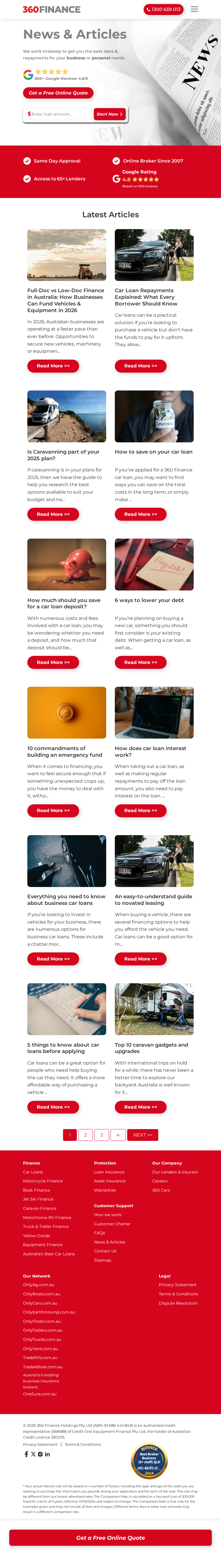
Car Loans (33, 1172)
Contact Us (105, 1251)
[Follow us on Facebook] (26, 1456)
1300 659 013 (166, 9)
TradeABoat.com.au (42, 1366)
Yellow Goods (36, 1235)
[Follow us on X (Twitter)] (33, 1456)
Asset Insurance (109, 1181)
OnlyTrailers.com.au (42, 1330)
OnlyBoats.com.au (41, 1294)
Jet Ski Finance (38, 1199)
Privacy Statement (178, 1284)
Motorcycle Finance (43, 1181)
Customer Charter (112, 1223)
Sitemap (102, 1260)
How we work (107, 1214)
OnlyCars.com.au (40, 1303)
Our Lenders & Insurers (175, 1172)
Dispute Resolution (178, 1303)
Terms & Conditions (178, 1294)
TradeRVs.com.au (40, 1357)
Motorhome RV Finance (47, 1217)
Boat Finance (36, 1190)
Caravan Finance (39, 1208)
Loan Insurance (109, 1172)
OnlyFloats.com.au (42, 1321)
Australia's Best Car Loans (49, 1253)
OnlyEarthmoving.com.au (49, 1312)
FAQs (99, 1232)
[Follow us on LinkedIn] (47, 1456)
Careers (159, 1181)
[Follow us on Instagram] (40, 1456)
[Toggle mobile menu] (194, 9)
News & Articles (109, 1242)
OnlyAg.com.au (38, 1284)
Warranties (105, 1190)
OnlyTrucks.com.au (42, 1339)
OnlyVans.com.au (40, 1348)
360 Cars (161, 1190)
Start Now (107, 114)
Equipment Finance (42, 1244)
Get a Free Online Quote (110, 1537)
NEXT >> (142, 1135)
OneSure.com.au (39, 1394)
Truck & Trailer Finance (45, 1226)
